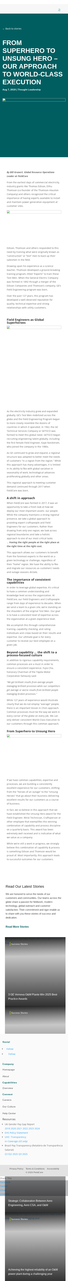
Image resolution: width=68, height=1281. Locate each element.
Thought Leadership (29, 89)
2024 (37, 1128)
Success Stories (19, 944)
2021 (19, 1128)
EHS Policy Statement (16, 1132)
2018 (7, 1128)
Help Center (9, 1113)
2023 (31, 1128)
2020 (13, 1128)
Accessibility (53, 1169)
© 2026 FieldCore (34, 1172)
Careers (7, 1100)
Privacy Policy (16, 1169)
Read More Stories (17, 926)
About (5, 1076)
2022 (25, 1128)
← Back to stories (11, 28)
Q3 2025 (23, 1154)
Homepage (8, 1069)
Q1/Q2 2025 (11, 1154)
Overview (7, 1088)
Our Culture (9, 1106)
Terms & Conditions (35, 1169)
